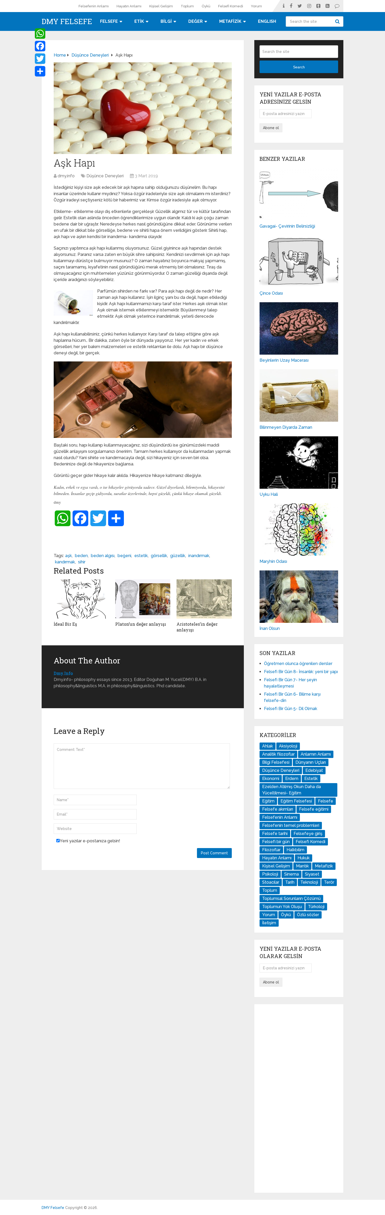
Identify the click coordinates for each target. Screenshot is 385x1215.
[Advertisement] (299, 1098)
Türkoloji (316, 906)
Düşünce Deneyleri (105, 175)
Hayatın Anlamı (129, 6)
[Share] (40, 71)
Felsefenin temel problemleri (290, 825)
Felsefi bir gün (276, 841)
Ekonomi (270, 778)
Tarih (289, 882)
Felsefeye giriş (308, 833)
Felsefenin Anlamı (94, 6)
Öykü (206, 6)
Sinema (291, 874)
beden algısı (102, 555)
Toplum (187, 6)
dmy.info (66, 175)
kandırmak (65, 561)
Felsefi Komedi (230, 6)
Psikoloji (270, 874)
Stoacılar (270, 882)
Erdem (291, 778)
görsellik (159, 555)
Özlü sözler (308, 914)
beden (81, 555)
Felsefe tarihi (275, 833)
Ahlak (267, 746)
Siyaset (312, 874)
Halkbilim (295, 849)
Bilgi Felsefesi (275, 762)
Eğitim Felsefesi (296, 801)
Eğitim (268, 801)
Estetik (311, 778)
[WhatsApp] (40, 33)
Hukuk (304, 857)
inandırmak (198, 555)
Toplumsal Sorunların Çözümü (291, 898)
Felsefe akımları (277, 809)
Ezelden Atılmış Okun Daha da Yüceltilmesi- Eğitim (291, 789)
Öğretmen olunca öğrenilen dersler (298, 663)
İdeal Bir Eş (65, 624)
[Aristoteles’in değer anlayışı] (204, 599)
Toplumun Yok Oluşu (282, 906)
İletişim (269, 922)
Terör (329, 882)
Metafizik (324, 866)
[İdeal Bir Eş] (81, 599)
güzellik (177, 555)
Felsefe (325, 801)
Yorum (256, 6)
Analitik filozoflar (278, 754)
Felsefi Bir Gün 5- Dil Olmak (290, 708)
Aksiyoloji (288, 746)
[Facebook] (40, 46)
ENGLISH (267, 21)
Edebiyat (314, 770)
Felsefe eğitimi (313, 809)
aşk (68, 555)
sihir (81, 561)
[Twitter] (40, 58)
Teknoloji (309, 882)
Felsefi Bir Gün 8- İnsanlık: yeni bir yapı (301, 671)
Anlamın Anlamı (316, 754)
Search (338, 21)
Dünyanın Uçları (310, 762)
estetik (141, 555)
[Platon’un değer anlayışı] (142, 599)
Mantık (302, 866)
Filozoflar (271, 849)
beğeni (124, 555)
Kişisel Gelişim (161, 6)
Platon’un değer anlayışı (140, 624)
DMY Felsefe (67, 21)
